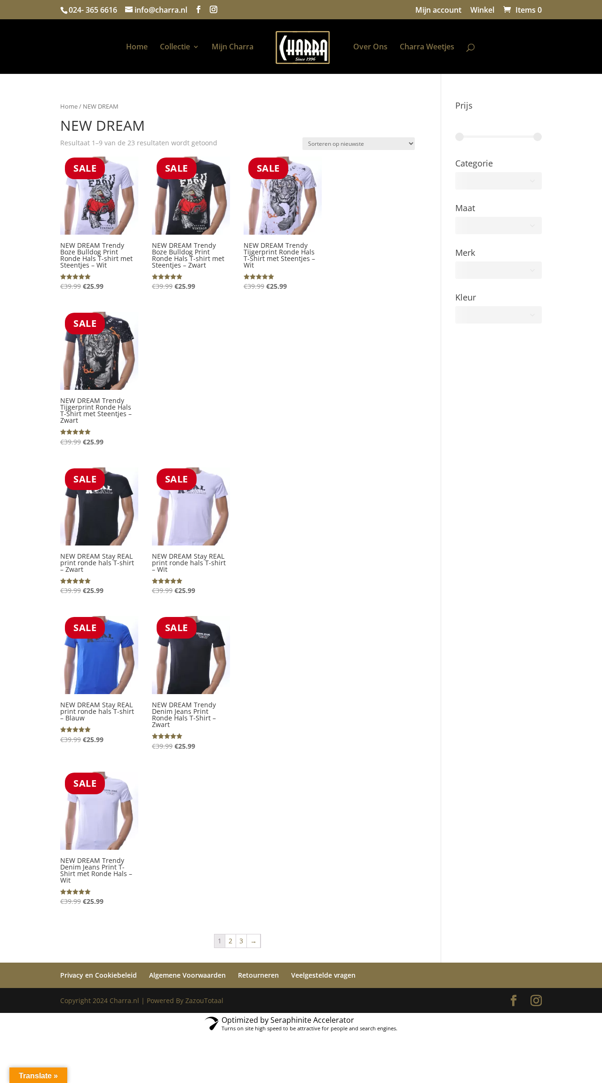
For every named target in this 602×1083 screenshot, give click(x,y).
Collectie (175, 47)
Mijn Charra (232, 47)
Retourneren (258, 975)
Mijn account (438, 10)
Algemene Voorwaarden (187, 975)
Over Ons (370, 47)
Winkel (482, 10)
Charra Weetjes (427, 47)
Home (137, 47)
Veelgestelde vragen (323, 975)
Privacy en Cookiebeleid (98, 975)
